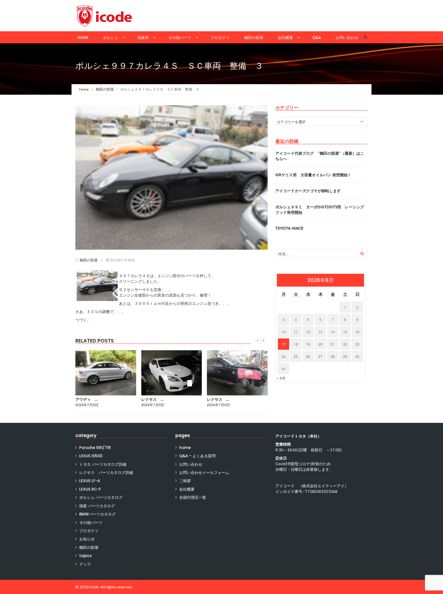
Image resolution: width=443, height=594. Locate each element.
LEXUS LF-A (89, 480)
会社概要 (285, 37)
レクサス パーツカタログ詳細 (106, 472)
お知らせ (87, 539)
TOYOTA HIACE (289, 228)
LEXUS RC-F (90, 489)
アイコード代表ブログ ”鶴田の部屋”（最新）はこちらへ (319, 155)
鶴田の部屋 (253, 37)
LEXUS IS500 (91, 456)
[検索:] (321, 253)
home (82, 37)
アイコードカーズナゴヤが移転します (308, 190)
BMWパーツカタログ (97, 514)
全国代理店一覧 (192, 497)
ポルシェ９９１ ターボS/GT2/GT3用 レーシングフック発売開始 (319, 209)
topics (85, 555)
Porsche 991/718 (95, 447)
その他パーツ (179, 37)
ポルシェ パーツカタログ (101, 497)
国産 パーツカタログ (97, 506)
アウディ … (86, 399)
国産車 (143, 37)
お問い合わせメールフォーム (204, 472)
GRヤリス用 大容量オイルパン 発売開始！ (313, 175)
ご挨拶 (185, 480)
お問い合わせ (346, 37)
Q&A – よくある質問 (197, 456)
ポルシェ (110, 37)
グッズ (85, 564)
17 (283, 344)
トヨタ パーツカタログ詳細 (102, 464)
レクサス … (152, 399)
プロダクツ (220, 37)
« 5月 (281, 378)
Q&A (316, 37)
